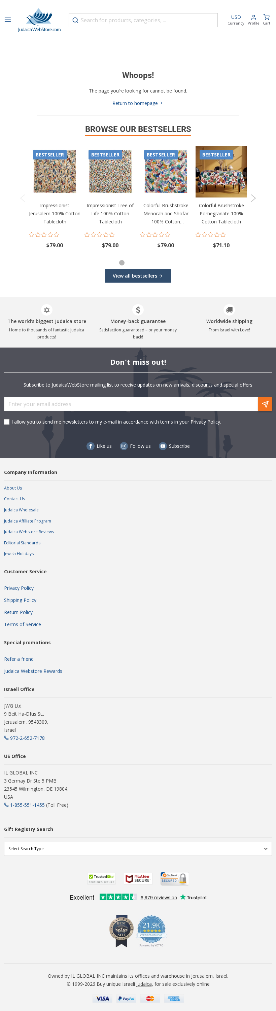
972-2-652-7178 (27, 738)
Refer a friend (19, 659)
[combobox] (143, 20)
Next (253, 198)
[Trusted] (101, 878)
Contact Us (14, 499)
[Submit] (75, 20)
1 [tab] (121, 262)
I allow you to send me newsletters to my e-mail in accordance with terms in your (116, 422)
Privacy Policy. (206, 422)
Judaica (144, 984)
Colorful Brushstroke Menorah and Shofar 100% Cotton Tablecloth (165, 214)
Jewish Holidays (19, 553)
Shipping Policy (20, 600)
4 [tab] (153, 263)
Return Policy (18, 612)
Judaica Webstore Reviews (29, 532)
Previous (22, 198)
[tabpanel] (54, 198)
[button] (254, 20)
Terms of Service (22, 624)
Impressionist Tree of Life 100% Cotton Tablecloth (110, 213)
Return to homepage (135, 103)
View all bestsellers (135, 276)
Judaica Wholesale (21, 510)
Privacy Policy (19, 588)
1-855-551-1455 (27, 805)
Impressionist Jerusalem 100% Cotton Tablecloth (54, 213)
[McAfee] (138, 878)
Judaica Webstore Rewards (33, 671)
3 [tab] (143, 263)
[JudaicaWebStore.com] (39, 20)
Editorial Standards (22, 543)
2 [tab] (133, 263)
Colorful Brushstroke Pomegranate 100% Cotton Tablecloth (221, 213)
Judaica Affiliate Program (27, 521)
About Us (13, 488)
